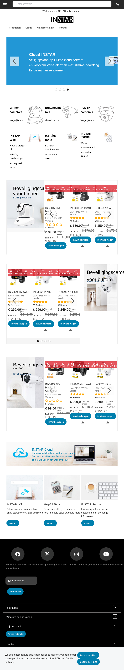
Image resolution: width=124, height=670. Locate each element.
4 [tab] (68, 89)
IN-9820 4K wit (42, 291)
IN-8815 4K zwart (80, 207)
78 (75, 397)
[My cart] (117, 6)
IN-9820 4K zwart (18, 291)
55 (38, 305)
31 (75, 221)
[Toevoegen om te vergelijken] (58, 251)
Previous (14, 61)
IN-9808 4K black (68, 291)
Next (109, 61)
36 (100, 221)
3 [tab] (64, 89)
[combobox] (62, 4)
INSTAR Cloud (42, 449)
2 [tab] (60, 89)
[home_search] (4, 4)
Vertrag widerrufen (15, 634)
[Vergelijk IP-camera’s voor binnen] (25, 230)
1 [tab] (56, 89)
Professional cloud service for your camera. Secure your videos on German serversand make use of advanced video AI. (54, 456)
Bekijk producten (22, 197)
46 (63, 305)
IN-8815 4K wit (103, 207)
